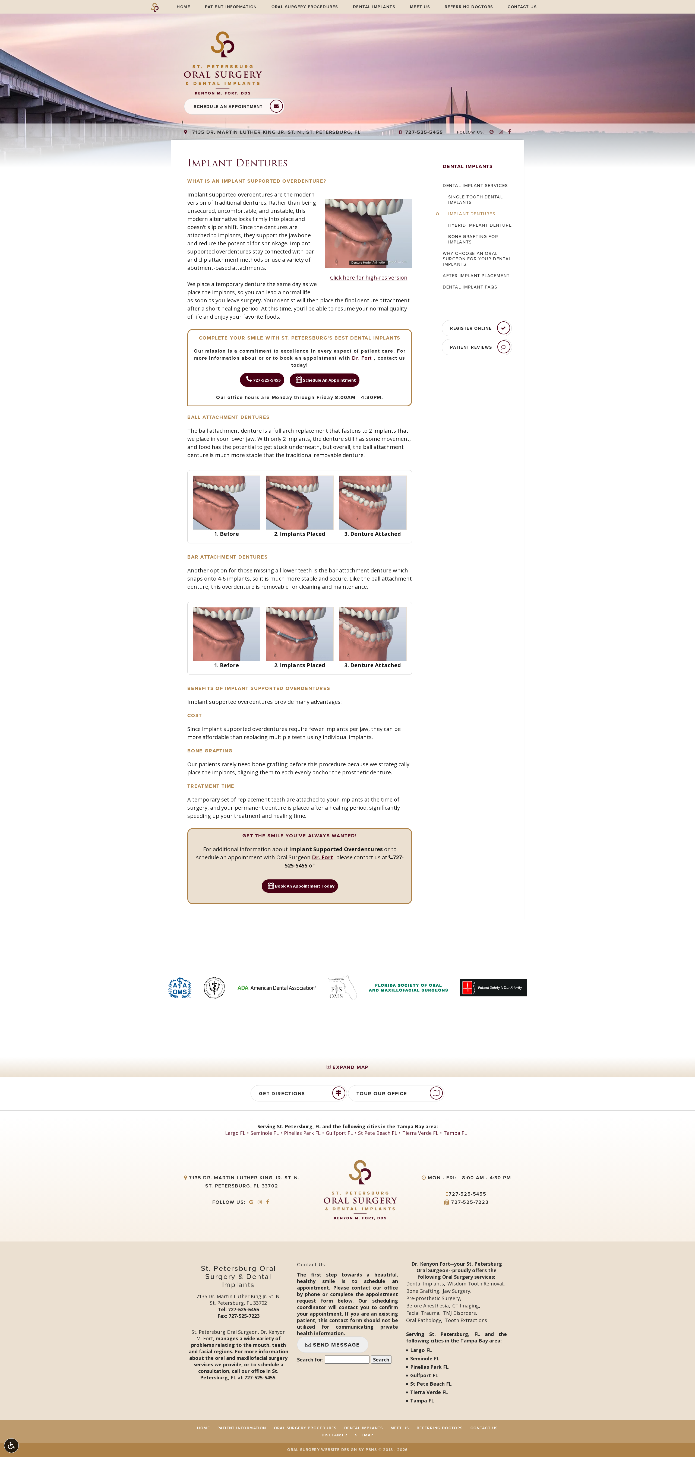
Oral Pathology (423, 1320)
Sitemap (364, 1435)
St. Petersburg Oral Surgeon (224, 1332)
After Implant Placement (476, 275)
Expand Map (350, 1067)
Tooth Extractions (466, 1320)
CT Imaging (465, 1305)
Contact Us (522, 7)
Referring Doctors (469, 7)
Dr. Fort (362, 358)
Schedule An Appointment (329, 380)
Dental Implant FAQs (470, 287)
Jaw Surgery (456, 1291)
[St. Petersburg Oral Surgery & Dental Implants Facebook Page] (509, 132)
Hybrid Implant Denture (480, 225)
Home (183, 7)
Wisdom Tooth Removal (475, 1283)
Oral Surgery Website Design (322, 1450)
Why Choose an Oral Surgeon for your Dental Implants (477, 259)
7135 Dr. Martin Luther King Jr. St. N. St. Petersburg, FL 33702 (238, 1299)
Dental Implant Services (475, 185)
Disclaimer (335, 1435)
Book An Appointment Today (304, 886)
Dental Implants (374, 7)
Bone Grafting (422, 1291)
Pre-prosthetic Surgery (433, 1298)
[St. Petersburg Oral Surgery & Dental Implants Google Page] (491, 132)
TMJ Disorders (459, 1313)
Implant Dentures (471, 214)
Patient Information (231, 7)
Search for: (310, 1359)
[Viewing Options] (11, 1445)
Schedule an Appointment (228, 106)
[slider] (368, 263)
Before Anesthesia (427, 1305)
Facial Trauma (422, 1313)
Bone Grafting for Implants (473, 239)
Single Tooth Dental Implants (475, 199)
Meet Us (420, 7)
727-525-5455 (421, 132)
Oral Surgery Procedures (304, 7)
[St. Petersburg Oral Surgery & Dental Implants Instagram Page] (501, 132)
